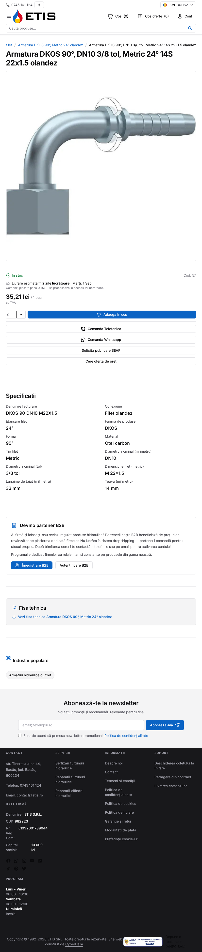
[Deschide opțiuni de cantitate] (20, 314)
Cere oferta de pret (101, 361)
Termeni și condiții (120, 781)
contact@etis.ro (30, 795)
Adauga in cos (115, 314)
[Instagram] (24, 860)
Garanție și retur (118, 821)
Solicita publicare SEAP (101, 350)
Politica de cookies (120, 803)
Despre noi (114, 763)
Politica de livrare (119, 812)
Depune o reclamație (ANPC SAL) (175, 942)
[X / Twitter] (24, 868)
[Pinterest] (16, 868)
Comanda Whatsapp (104, 339)
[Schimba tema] (39, 4)
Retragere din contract (172, 777)
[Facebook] (8, 860)
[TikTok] (8, 868)
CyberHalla (74, 944)
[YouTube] (32, 860)
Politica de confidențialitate (126, 735)
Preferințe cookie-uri (121, 839)
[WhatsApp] (16, 860)
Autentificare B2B (74, 565)
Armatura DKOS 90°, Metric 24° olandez (50, 45)
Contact (111, 772)
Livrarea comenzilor (170, 786)
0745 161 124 (22, 5)
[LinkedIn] (39, 860)
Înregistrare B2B (35, 565)
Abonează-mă (161, 725)
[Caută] (190, 28)
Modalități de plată (120, 830)
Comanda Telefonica (104, 329)
